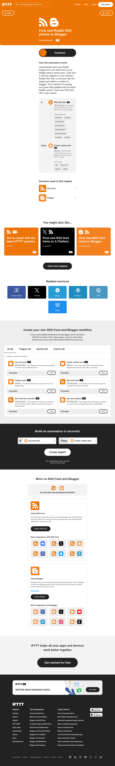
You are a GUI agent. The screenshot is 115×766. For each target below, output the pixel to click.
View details (13, 372)
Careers (25, 757)
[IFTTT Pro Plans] (57, 41)
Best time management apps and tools (71, 720)
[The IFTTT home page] (7, 4)
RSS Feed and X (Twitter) (38, 717)
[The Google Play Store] (96, 715)
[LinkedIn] (75, 757)
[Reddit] (100, 757)
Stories (15, 717)
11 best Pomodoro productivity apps (70, 734)
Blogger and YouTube (37, 738)
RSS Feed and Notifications (39, 727)
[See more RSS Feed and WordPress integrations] (75, 553)
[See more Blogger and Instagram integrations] (57, 621)
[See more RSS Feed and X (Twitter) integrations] (57, 543)
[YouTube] (85, 757)
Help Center (17, 727)
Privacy (53, 757)
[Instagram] (80, 757)
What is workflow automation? (68, 724)
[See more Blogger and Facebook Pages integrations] (39, 611)
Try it (51, 373)
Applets (15, 720)
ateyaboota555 (46, 40)
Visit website (35, 591)
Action (71, 365)
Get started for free (57, 662)
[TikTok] (95, 757)
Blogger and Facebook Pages (40, 731)
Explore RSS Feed (40, 528)
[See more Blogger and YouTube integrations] (75, 611)
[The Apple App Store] (96, 710)
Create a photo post (62, 145)
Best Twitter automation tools (68, 717)
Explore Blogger (39, 597)
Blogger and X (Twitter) (37, 734)
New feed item (60, 102)
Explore (78, 4)
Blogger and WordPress (38, 741)
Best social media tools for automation (71, 745)
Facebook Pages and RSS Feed (40, 724)
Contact (46, 757)
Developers (16, 757)
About (60, 757)
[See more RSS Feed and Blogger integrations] (75, 543)
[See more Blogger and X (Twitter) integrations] (57, 611)
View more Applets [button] (57, 266)
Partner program (35, 757)
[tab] (10, 349)
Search (15, 734)
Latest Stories (64, 709)
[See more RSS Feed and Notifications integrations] (57, 553)
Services (16, 713)
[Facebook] (70, 757)
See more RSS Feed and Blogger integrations (57, 492)
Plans (86, 4)
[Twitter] (90, 757)
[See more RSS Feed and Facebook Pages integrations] (39, 553)
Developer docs (18, 741)
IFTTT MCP (16, 724)
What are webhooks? (65, 731)
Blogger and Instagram (37, 745)
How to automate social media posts (70, 741)
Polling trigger (21, 365)
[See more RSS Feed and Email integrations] (39, 543)
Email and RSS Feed (37, 713)
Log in (94, 4)
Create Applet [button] (57, 452)
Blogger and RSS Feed (37, 720)
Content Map (17, 731)
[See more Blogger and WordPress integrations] (39, 621)
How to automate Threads (66, 738)
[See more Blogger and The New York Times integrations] (75, 621)
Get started (105, 4)
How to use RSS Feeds (65, 727)
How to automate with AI (66, 713)
